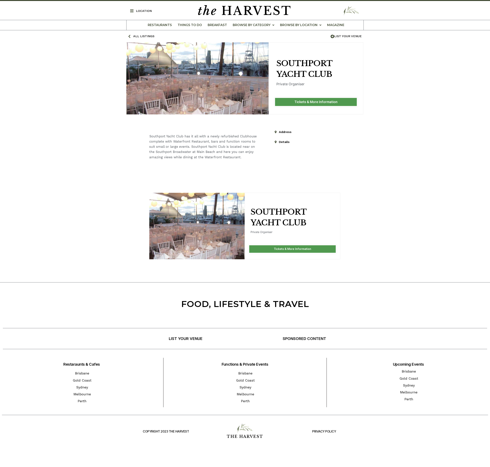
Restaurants (160, 25)
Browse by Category (251, 25)
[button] (315, 102)
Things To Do (190, 25)
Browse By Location (299, 25)
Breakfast (217, 25)
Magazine (335, 25)
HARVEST (245, 11)
